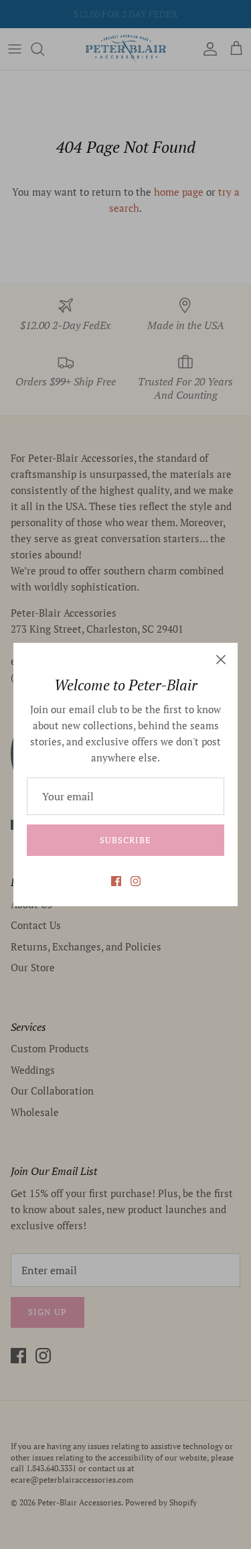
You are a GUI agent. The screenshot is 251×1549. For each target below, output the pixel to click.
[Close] (221, 659)
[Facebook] (116, 881)
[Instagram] (136, 881)
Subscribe (125, 840)
